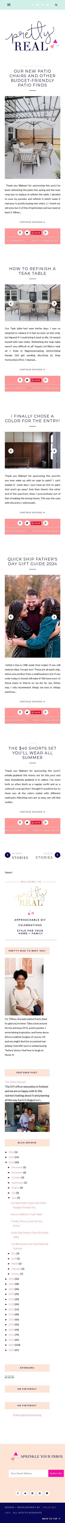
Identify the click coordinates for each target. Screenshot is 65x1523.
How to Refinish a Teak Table (32, 271)
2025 (11, 1157)
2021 (11, 1289)
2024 (11, 1162)
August (15, 1187)
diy (32, 264)
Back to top (50, 1518)
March (14, 1263)
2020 (11, 1294)
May (13, 1253)
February (16, 1268)
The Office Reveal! (15, 1082)
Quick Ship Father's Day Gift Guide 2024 (33, 561)
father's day (32, 554)
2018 (11, 1304)
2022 (11, 1283)
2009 (11, 1350)
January (15, 1273)
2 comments (16, 240)
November (17, 1172)
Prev (11, 303)
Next (54, 303)
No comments (15, 388)
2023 (11, 1278)
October (16, 1177)
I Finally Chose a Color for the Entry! (32, 418)
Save (37, 232)
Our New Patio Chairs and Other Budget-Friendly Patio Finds (33, 78)
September (17, 1182)
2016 (11, 1314)
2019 (11, 1299)
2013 (11, 1329)
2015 (11, 1319)
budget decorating (33, 66)
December (17, 1167)
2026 (11, 1152)
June (14, 1197)
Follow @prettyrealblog (27, 1415)
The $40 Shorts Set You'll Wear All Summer (32, 753)
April (13, 1258)
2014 (11, 1324)
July (13, 1192)
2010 (11, 1344)
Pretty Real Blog (45, 240)
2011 (11, 1339)
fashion (32, 743)
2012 (11, 1334)
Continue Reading (31, 222)
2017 (11, 1309)
